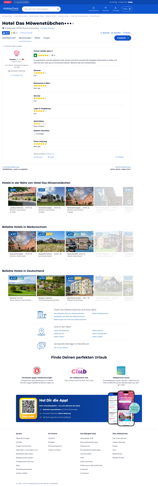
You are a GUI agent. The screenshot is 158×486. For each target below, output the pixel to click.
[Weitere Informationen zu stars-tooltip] (73, 23)
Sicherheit (84, 469)
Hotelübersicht (9, 38)
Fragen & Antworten (23, 446)
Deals (6, 2)
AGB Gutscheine (86, 462)
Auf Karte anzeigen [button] (47, 28)
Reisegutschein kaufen (24, 458)
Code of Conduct (54, 450)
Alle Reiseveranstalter (24, 469)
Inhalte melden (21, 473)
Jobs (114, 450)
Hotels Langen (97, 337)
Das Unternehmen (119, 438)
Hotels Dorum (59, 334)
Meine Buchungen (23, 438)
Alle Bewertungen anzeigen (13, 46)
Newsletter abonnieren (24, 454)
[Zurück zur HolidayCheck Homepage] (10, 9)
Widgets (51, 442)
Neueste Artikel (118, 458)
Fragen (47, 38)
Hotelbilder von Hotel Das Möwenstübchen (69, 316)
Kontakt (112, 2)
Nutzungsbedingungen (89, 442)
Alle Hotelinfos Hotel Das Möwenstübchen (69, 313)
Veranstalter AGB (86, 438)
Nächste (122, 167)
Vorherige (11, 167)
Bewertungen (25, 38)
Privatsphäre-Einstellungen (90, 450)
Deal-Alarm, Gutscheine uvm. (27, 450)
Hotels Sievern (59, 337)
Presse (114, 446)
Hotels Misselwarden (61, 331)
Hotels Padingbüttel (99, 334)
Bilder (37, 38)
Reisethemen (117, 454)
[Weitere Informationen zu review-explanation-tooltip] (31, 33)
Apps (18, 465)
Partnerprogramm (55, 446)
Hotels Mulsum (97, 331)
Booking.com (49, 154)
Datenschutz (85, 446)
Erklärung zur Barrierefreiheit (91, 465)
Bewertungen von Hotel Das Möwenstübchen (70, 319)
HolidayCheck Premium (25, 462)
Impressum (84, 473)
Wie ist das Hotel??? (61, 348)
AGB (82, 458)
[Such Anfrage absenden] (58, 9)
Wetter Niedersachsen (100, 313)
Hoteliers (51, 438)
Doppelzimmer (18, 75)
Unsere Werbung (118, 442)
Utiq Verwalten (85, 454)
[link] (93, 9)
